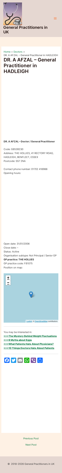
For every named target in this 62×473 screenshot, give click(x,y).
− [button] (8, 283)
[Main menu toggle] (55, 18)
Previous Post (31, 438)
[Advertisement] (31, 107)
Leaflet (29, 321)
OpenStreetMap (41, 321)
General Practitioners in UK (25, 29)
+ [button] (8, 278)
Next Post (31, 445)
